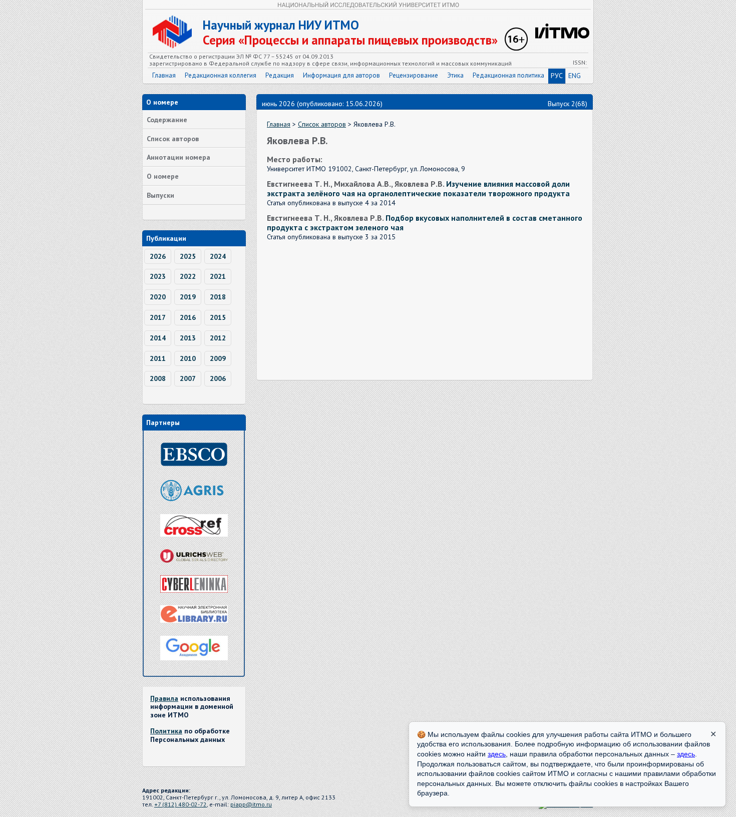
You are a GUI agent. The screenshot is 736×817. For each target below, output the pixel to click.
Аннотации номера (178, 157)
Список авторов (173, 138)
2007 (188, 378)
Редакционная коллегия (220, 75)
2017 (158, 317)
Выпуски (160, 195)
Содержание (167, 119)
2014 (158, 337)
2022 (188, 276)
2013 (188, 337)
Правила (164, 698)
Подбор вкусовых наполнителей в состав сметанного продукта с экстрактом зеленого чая (424, 222)
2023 (158, 276)
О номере (163, 176)
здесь (497, 754)
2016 (188, 317)
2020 (158, 296)
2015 (218, 317)
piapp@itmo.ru (251, 804)
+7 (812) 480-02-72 (180, 804)
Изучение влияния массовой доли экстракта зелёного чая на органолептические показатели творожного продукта (418, 188)
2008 (158, 378)
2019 (188, 296)
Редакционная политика (508, 75)
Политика (166, 730)
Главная (164, 75)
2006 (218, 378)
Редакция (279, 75)
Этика (455, 75)
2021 (218, 276)
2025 (188, 256)
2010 (188, 358)
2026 (158, 256)
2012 (218, 337)
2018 (218, 296)
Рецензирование (413, 75)
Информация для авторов (341, 75)
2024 (218, 256)
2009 (218, 358)
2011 (158, 358)
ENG (574, 75)
